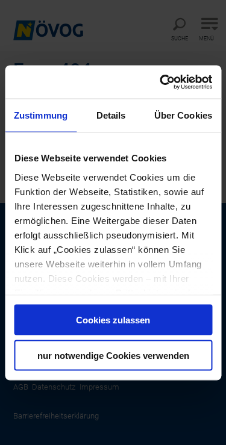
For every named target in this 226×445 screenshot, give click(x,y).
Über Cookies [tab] (183, 115)
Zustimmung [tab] (40, 115)
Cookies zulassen (113, 320)
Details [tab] (111, 115)
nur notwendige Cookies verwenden (113, 355)
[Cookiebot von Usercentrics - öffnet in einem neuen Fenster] (161, 82)
